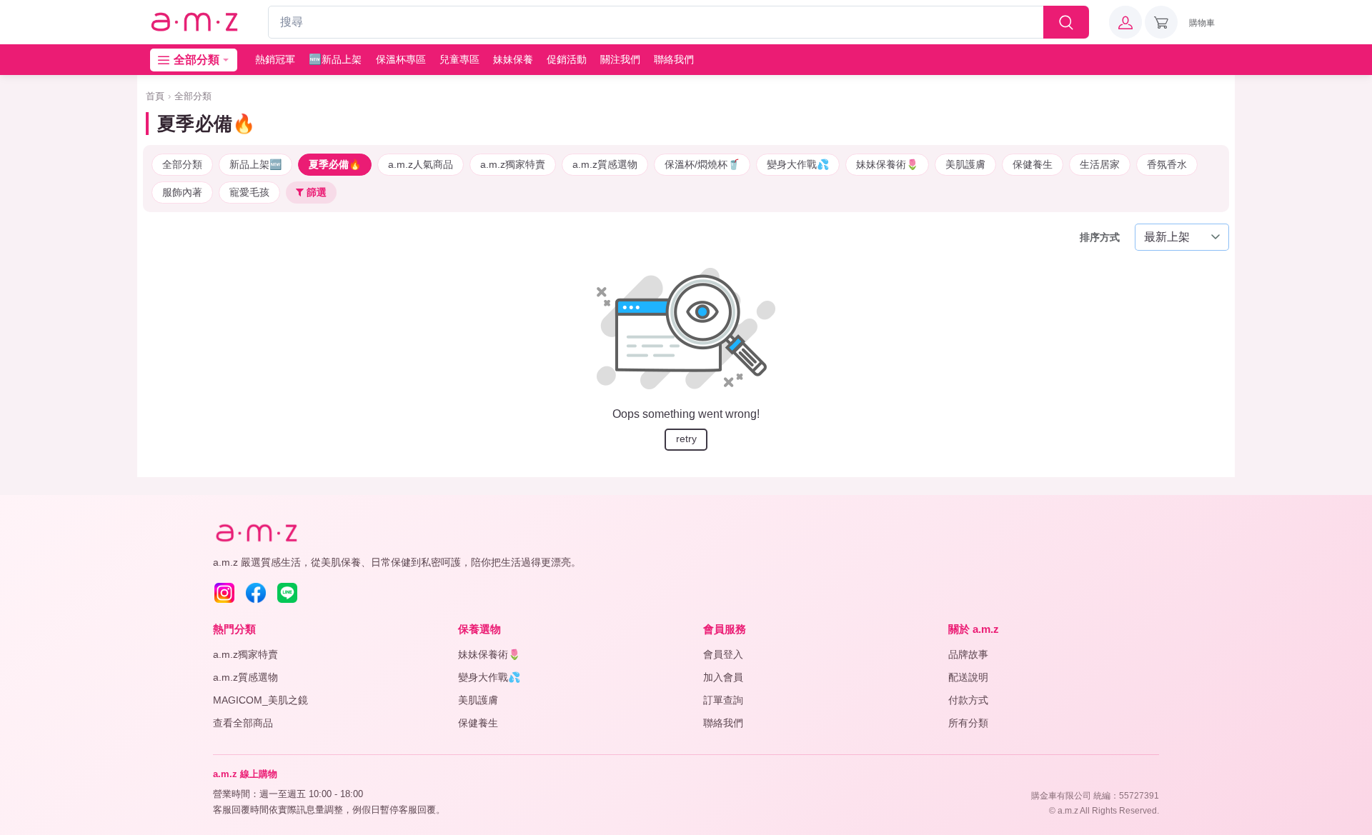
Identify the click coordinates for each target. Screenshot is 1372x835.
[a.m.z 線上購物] (193, 22)
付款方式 (968, 700)
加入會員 (723, 677)
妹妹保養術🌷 (887, 164)
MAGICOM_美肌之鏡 (260, 700)
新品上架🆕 (255, 164)
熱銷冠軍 (275, 59)
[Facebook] (255, 592)
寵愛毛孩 (249, 192)
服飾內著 (182, 192)
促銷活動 (567, 59)
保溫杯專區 (401, 59)
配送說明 (968, 677)
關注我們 (620, 59)
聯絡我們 (674, 59)
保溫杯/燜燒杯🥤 (702, 164)
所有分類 (968, 723)
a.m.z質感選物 (604, 164)
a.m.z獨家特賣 (512, 164)
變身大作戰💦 (798, 164)
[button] (1125, 22)
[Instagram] (224, 592)
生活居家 (1100, 164)
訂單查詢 (723, 700)
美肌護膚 (965, 164)
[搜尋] (1066, 22)
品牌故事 (968, 654)
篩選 (315, 192)
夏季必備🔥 (335, 164)
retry (686, 438)
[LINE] (287, 592)
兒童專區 (459, 59)
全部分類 (193, 96)
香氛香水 (1167, 164)
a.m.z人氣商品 (420, 164)
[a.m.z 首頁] (256, 533)
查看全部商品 (243, 723)
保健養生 (1033, 164)
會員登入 (723, 654)
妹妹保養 (513, 59)
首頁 (155, 96)
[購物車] (1161, 22)
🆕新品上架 (335, 59)
